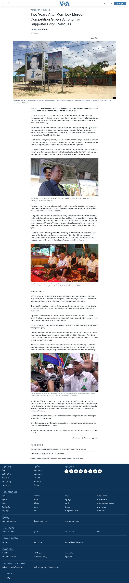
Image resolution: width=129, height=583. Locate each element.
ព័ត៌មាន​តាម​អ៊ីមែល (70, 532)
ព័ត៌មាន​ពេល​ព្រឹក (37, 470)
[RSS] (90, 471)
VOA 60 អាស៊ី (6, 485)
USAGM (5, 553)
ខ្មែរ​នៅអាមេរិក (6, 507)
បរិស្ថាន (67, 496)
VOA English (38, 553)
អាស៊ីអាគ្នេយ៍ (5, 511)
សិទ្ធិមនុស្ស (37, 503)
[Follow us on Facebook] (66, 471)
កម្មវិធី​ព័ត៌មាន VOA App (9, 532)
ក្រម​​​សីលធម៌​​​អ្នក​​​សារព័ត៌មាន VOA (74, 542)
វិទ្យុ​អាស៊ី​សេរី (68, 557)
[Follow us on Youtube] (76, 471)
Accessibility (69, 553)
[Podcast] (95, 471)
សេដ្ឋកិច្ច (36, 499)
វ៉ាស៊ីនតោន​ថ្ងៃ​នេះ (6, 474)
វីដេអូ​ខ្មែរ (4, 470)
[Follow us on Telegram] (85, 471)
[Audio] (105, 3)
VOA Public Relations (9, 557)
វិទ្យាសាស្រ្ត (68, 499)
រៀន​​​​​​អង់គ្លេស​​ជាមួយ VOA (40, 521)
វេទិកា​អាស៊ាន (36, 485)
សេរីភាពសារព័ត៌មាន (102, 499)
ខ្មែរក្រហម (68, 507)
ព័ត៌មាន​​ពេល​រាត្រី (37, 474)
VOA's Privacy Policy (40, 557)
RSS (98, 532)
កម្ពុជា (4, 496)
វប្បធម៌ (67, 503)
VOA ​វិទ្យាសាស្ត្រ (6, 481)
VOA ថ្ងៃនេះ (5, 478)
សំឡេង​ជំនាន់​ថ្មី (37, 481)
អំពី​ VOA (5, 542)
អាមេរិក (4, 503)
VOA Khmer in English (40, 10)
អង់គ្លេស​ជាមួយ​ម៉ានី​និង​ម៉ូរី (9, 521)
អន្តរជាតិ (4, 499)
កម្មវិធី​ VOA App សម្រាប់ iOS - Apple (13, 567)
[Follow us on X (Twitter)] (71, 471)
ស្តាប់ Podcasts (38, 532)
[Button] (94, 38)
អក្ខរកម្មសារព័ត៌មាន (102, 496)
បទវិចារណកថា (101, 511)
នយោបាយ (37, 496)
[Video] (111, 3)
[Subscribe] (100, 471)
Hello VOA (36, 478)
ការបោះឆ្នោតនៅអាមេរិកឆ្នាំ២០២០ (105, 503)
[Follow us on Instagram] (81, 471)
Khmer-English (101, 507)
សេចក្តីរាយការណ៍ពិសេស (71, 511)
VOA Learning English (72, 521)
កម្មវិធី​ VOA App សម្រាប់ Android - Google (46, 567)
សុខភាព (36, 507)
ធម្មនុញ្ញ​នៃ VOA (38, 542)
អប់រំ (35, 511)
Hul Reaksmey (35, 29)
